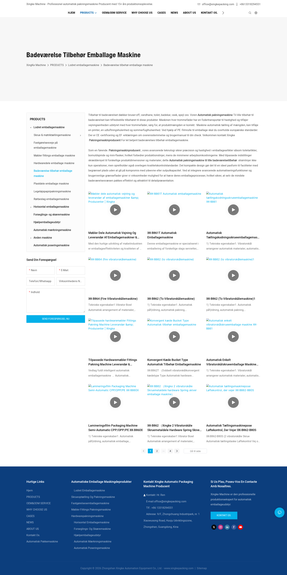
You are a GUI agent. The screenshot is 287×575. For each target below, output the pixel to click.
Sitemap (201, 568)
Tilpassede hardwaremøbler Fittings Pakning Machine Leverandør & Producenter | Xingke (112, 362)
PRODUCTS (57, 65)
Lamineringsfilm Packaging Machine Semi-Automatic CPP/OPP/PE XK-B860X (115, 427)
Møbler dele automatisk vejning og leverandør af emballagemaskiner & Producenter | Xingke (112, 235)
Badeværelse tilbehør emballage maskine (128, 65)
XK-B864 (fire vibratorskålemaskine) (113, 299)
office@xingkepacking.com (218, 4)
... (164, 450)
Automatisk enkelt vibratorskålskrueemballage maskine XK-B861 (231, 362)
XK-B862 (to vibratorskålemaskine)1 (230, 299)
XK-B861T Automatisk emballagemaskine (162, 235)
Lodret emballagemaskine (83, 65)
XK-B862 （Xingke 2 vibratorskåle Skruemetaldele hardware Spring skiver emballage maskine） (173, 427)
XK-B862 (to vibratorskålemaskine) (171, 299)
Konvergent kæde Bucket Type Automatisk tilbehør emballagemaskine (174, 362)
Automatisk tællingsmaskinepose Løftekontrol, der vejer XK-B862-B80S (231, 427)
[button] (223, 12)
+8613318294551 (250, 4)
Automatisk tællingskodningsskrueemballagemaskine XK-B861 (233, 235)
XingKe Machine (36, 65)
